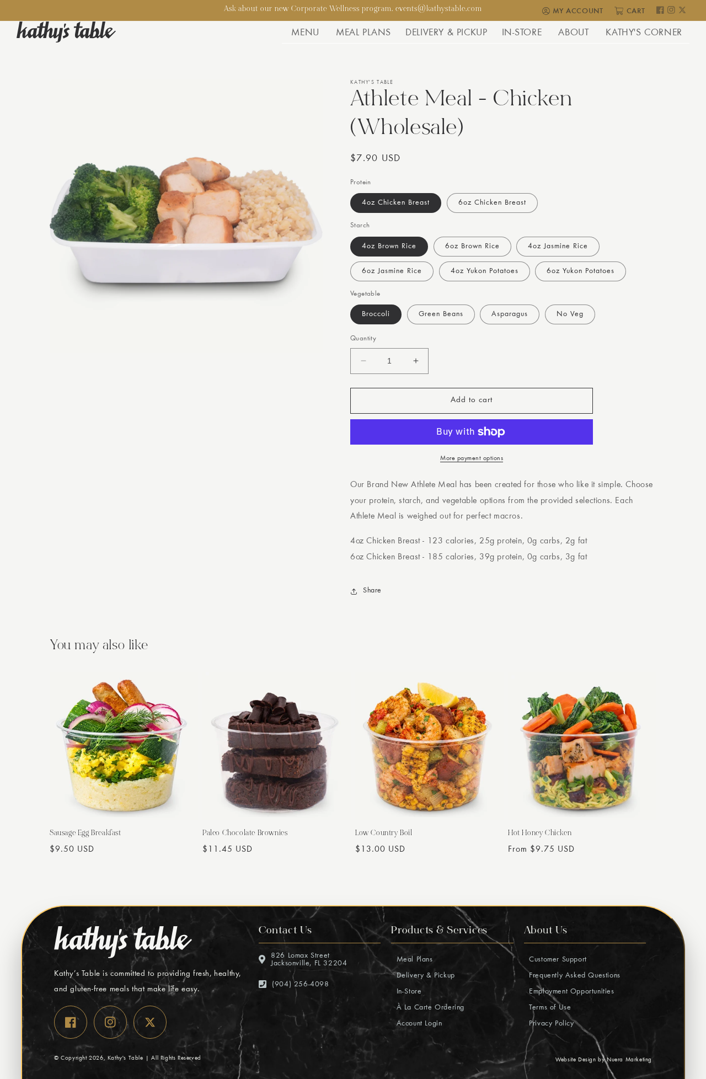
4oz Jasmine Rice (558, 246)
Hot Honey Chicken (539, 833)
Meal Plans (413, 960)
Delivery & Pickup (424, 976)
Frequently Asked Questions (574, 976)
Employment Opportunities (570, 992)
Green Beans (441, 314)
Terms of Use (549, 1008)
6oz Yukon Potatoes (580, 271)
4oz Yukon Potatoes (484, 271)
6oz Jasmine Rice (392, 271)
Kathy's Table (125, 1058)
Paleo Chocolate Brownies (244, 833)
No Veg (570, 314)
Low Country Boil (384, 833)
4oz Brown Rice (389, 246)
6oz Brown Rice (472, 246)
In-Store (407, 992)
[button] (305, 32)
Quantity (363, 339)
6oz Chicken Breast (492, 203)
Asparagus (509, 314)
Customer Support (557, 960)
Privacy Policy (550, 1024)
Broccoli (376, 314)
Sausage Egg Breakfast (85, 833)
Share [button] (372, 591)
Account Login (418, 1024)
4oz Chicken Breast (396, 203)
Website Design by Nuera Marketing (603, 1060)
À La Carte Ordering (429, 1008)
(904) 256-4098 (300, 985)
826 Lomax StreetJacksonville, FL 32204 (309, 960)
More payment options (471, 458)
